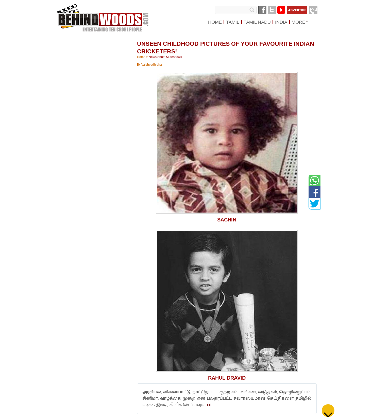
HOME (215, 22)
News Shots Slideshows (165, 57)
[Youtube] (281, 10)
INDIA (281, 22)
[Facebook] (262, 10)
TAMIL (232, 22)
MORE (298, 22)
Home (141, 57)
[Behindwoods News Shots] (103, 18)
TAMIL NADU (257, 22)
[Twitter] (272, 10)
